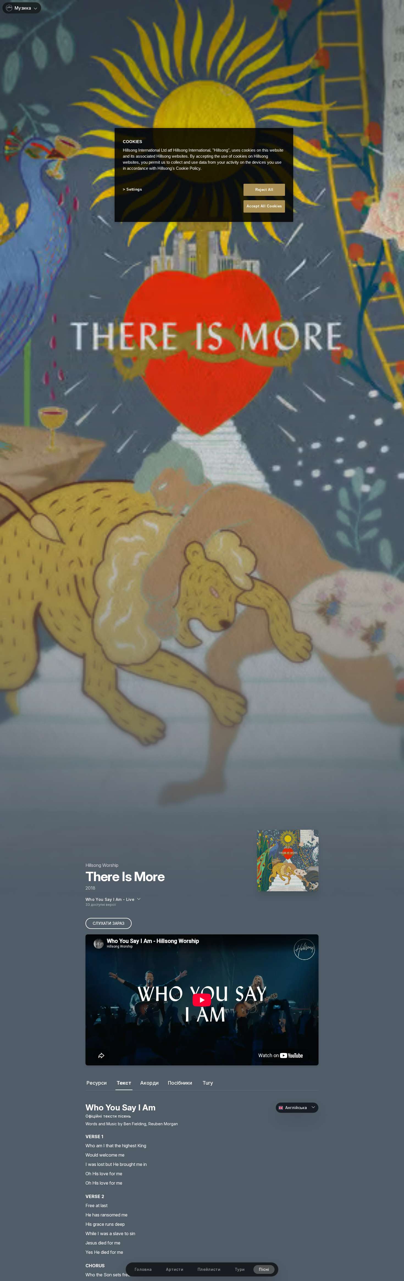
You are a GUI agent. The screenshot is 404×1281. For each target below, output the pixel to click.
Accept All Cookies (264, 206)
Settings (134, 190)
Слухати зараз (108, 923)
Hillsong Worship (101, 865)
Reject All (264, 190)
